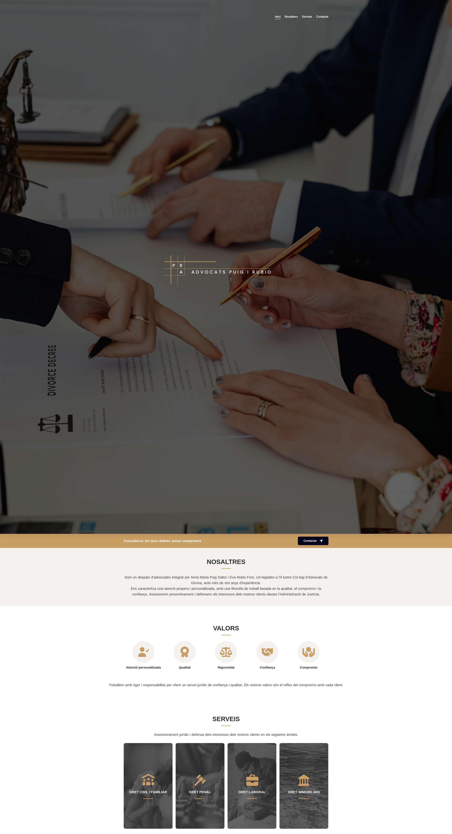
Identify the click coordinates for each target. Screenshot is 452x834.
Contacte (322, 16)
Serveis (307, 16)
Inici (278, 16)
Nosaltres (291, 16)
